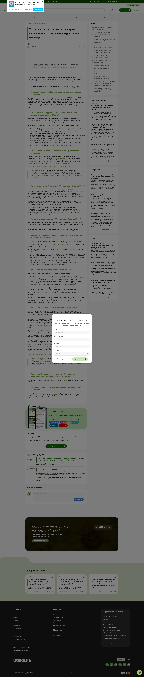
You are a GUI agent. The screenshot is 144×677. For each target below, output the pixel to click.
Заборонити (28, 9)
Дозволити (38, 9)
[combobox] (72, 353)
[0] (139, 672)
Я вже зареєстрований (64, 359)
